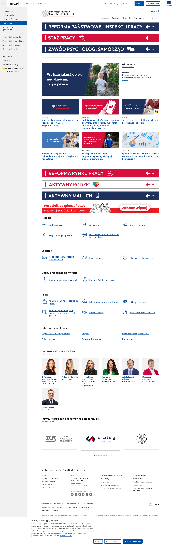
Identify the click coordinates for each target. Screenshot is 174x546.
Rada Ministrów (8, 15)
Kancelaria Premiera (10, 19)
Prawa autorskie (87, 504)
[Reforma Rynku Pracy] (100, 173)
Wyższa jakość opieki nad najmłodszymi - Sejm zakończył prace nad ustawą (60, 156)
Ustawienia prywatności (50, 511)
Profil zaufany (7, 57)
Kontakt (150, 18)
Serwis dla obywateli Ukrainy (13, 70)
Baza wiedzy (7, 61)
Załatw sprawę (139, 18)
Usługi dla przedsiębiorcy (14, 41)
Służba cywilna (59, 504)
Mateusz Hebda (48, 407)
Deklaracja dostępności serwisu (111, 476)
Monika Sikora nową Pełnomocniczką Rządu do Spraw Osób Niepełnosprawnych (60, 123)
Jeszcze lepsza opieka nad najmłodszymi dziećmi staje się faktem (137, 78)
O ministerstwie (103, 18)
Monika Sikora (87, 377)
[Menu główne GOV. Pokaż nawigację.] (3, 3)
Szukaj (139, 3)
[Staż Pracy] (100, 38)
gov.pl (156, 507)
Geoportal (60, 507)
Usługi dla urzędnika (12, 45)
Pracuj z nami (137, 485)
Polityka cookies (47, 504)
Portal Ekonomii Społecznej (109, 485)
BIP (79, 504)
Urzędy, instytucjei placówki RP (9, 28)
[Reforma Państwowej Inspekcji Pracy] (100, 26)
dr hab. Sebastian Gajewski (129, 378)
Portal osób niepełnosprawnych (143, 482)
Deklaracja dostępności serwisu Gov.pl (79, 507)
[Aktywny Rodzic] (100, 184)
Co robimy (116, 18)
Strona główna (10, 11)
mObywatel (154, 4)
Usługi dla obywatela (13, 37)
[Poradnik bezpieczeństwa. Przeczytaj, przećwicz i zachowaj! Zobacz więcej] (100, 208)
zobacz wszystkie (128, 67)
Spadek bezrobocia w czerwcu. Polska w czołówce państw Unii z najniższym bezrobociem (140, 156)
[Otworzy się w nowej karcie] (72, 494)
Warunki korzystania (48, 507)
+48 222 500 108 (77, 481)
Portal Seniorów (138, 479)
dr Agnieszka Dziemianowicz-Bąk (49, 378)
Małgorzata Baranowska (147, 378)
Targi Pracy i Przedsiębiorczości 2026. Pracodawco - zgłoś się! (140, 121)
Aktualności (126, 18)
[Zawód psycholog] (100, 49)
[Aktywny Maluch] (100, 195)
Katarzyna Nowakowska (107, 378)
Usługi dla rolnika (11, 49)
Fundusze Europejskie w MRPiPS (111, 488)
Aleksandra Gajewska (70, 377)
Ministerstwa (7, 23)
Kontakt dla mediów (139, 476)
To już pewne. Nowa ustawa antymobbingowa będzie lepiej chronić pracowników (97, 156)
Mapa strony (104, 479)
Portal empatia (105, 482)
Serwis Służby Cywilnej (10, 65)
